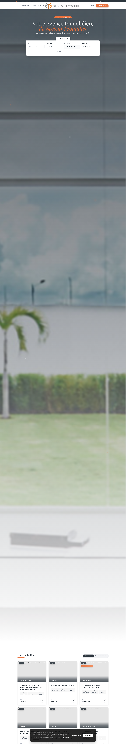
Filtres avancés (63, 51)
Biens (19, 5)
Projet (30, 43)
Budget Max (85, 43)
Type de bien (49, 43)
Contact (91, 5)
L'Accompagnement (38, 5)
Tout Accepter (88, 735)
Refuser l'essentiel (76, 735)
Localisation (67, 43)
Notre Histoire (26, 5)
